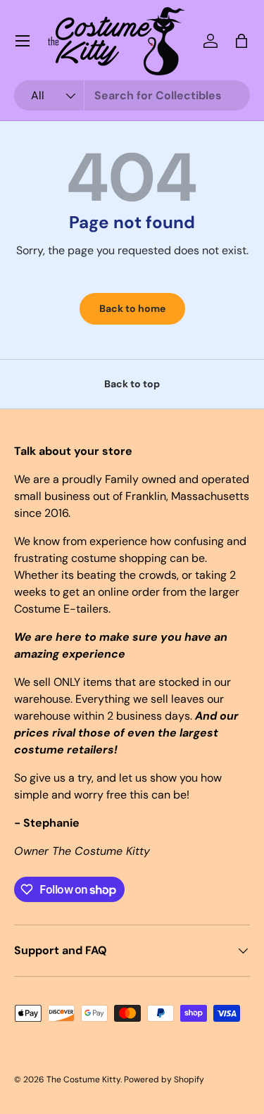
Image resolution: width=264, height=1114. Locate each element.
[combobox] (132, 95)
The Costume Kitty (83, 1079)
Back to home (132, 308)
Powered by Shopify (164, 1079)
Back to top (132, 383)
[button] (241, 40)
